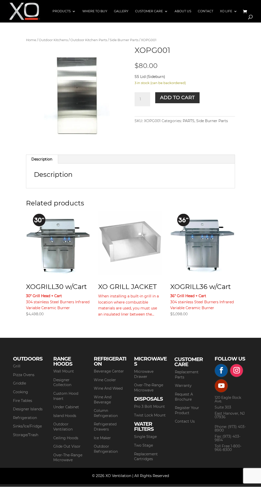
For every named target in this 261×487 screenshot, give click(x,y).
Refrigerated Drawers (105, 427)
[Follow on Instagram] (236, 370)
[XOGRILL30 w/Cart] (58, 243)
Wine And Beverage (102, 399)
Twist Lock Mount (150, 415)
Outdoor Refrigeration (106, 449)
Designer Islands (28, 409)
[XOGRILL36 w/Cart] (202, 243)
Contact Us (185, 421)
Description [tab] (41, 159)
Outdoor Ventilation (63, 427)
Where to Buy (94, 11)
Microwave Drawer (143, 374)
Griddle (19, 383)
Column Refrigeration (106, 413)
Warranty (183, 385)
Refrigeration (25, 417)
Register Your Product (187, 410)
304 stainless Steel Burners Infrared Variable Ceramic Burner (57, 299)
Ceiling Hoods (65, 438)
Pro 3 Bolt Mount (149, 406)
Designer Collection (62, 382)
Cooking (20, 392)
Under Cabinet (66, 407)
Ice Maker (102, 438)
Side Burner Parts (124, 40)
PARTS (188, 121)
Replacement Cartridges (146, 456)
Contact (205, 11)
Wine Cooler (105, 380)
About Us (183, 11)
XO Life (226, 11)
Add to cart (177, 97)
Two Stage (143, 445)
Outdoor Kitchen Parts (88, 40)
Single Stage (145, 436)
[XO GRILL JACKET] (130, 243)
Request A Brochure (184, 397)
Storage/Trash (25, 435)
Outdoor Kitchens (53, 40)
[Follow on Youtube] (221, 385)
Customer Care (149, 11)
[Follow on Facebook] (221, 370)
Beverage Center (109, 371)
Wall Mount (63, 371)
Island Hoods (64, 415)
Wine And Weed (108, 388)
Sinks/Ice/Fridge (27, 426)
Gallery (121, 11)
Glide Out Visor (67, 446)
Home (31, 40)
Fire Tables (22, 400)
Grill (16, 366)
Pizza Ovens (23, 375)
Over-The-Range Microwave (67, 457)
